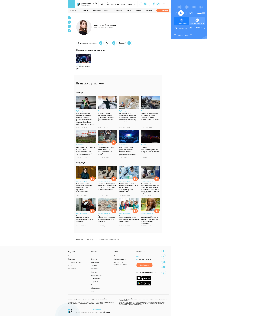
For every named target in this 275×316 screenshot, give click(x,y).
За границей (95, 278)
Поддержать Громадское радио (120, 263)
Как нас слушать (119, 259)
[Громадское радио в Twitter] (149, 3)
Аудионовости (197, 23)
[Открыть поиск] (102, 4)
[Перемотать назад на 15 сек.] (175, 13)
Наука (129, 10)
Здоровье (94, 282)
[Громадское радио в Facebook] (140, 3)
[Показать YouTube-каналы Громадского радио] (153, 3)
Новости (73, 10)
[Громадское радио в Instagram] (145, 3)
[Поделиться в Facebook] (69, 17)
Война (93, 256)
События (94, 265)
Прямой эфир (181, 23)
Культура (94, 272)
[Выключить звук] (191, 13)
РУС (164, 4)
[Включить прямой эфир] (181, 13)
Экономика (95, 262)
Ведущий (122, 43)
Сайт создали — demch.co (84, 310)
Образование (96, 288)
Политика (94, 259)
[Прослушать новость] (113, 142)
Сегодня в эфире (183, 35)
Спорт (93, 291)
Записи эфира (199, 28)
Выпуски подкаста (82, 181)
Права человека (96, 275)
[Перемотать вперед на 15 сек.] (186, 13)
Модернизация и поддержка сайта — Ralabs (90, 312)
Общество (94, 269)
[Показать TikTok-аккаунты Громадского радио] (158, 3)
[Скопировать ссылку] (69, 30)
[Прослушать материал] (92, 178)
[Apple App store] (143, 278)
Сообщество (163, 10)
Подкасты (84, 10)
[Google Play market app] (143, 283)
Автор (108, 43)
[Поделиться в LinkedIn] (69, 26)
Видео (138, 10)
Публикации (117, 10)
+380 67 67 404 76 (128, 5)
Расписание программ (147, 256)
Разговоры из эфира (100, 10)
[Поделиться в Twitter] (69, 22)
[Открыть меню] (71, 4)
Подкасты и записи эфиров (87, 43)
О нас (116, 256)
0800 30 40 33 (113, 5)
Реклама (148, 10)
